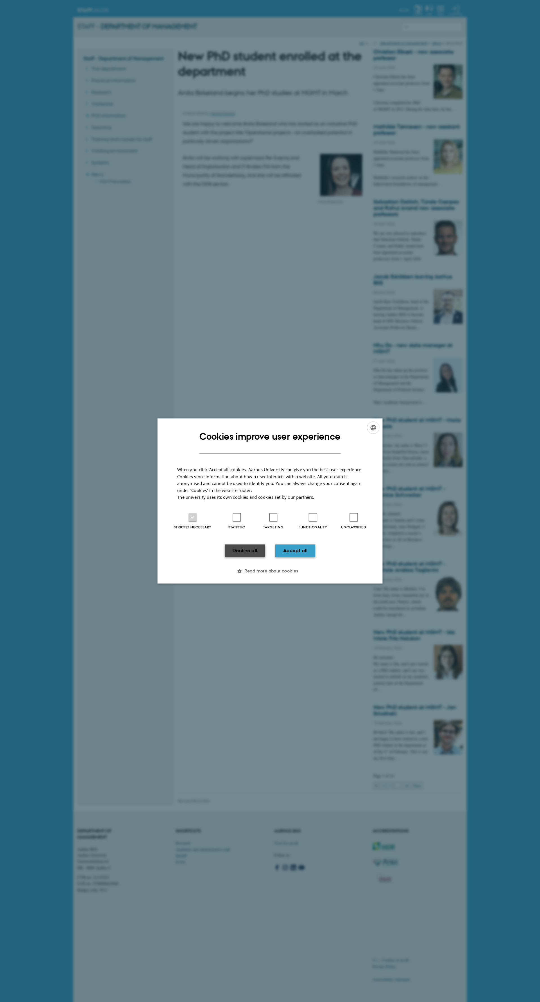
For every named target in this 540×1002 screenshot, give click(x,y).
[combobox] (373, 427)
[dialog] (270, 500)
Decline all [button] (245, 550)
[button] (270, 571)
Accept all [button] (295, 550)
